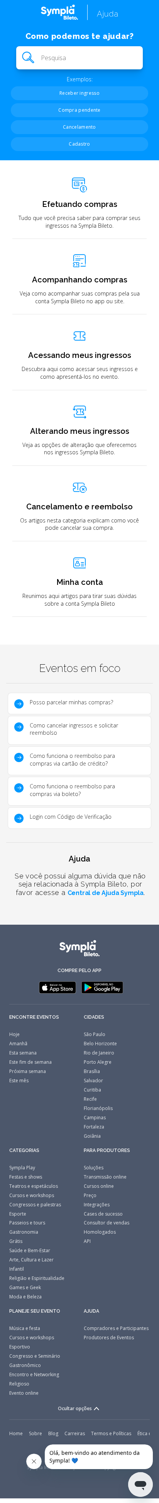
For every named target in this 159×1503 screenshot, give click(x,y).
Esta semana (23, 1053)
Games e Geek (25, 1287)
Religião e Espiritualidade (36, 1278)
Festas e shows (25, 1177)
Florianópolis (98, 1108)
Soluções (93, 1167)
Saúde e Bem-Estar (29, 1250)
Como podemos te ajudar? (79, 36)
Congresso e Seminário (34, 1356)
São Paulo (94, 1034)
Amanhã (18, 1043)
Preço (90, 1195)
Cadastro (79, 144)
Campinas (95, 1117)
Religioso (19, 1383)
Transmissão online (105, 1177)
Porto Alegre (98, 1062)
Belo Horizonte (100, 1043)
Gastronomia (23, 1232)
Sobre (35, 1433)
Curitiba (92, 1090)
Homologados (100, 1232)
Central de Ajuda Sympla (106, 893)
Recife (90, 1099)
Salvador (93, 1080)
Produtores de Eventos (109, 1337)
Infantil (16, 1269)
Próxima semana (27, 1071)
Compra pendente (79, 110)
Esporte (17, 1214)
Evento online (24, 1393)
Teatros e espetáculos (33, 1186)
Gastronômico (25, 1365)
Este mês (19, 1080)
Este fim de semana (30, 1062)
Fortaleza (94, 1126)
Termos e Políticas (111, 1433)
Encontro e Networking (34, 1374)
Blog (53, 1433)
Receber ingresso (79, 93)
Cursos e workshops (31, 1195)
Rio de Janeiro (99, 1053)
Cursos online (99, 1186)
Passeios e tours (27, 1222)
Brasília (92, 1071)
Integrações (97, 1204)
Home (16, 1433)
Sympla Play (22, 1167)
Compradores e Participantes (116, 1328)
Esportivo (19, 1346)
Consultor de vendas (106, 1222)
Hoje (14, 1034)
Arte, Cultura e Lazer (31, 1259)
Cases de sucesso (103, 1214)
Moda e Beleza (25, 1296)
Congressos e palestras (35, 1204)
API (87, 1241)
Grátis (15, 1241)
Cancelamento (79, 127)
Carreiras (74, 1433)
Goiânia (92, 1136)
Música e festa (24, 1328)
